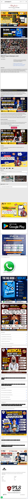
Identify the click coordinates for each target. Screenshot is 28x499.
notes (22, 404)
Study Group (11, 405)
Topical (18, 404)
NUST (8, 445)
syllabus (24, 404)
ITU (8, 446)
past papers (4, 404)
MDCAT (6, 54)
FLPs (10, 404)
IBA (22, 445)
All (3, 54)
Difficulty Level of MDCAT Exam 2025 (17, 63)
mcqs (9, 404)
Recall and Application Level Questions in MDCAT (19, 64)
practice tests (5, 405)
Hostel (7, 385)
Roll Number (10, 385)
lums (24, 445)
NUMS (6, 445)
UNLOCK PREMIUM (3, 59)
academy (15, 405)
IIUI (7, 446)
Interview (21, 405)
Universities (12, 445)
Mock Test (3, 405)
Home (1, 54)
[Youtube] (20, 2)
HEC (21, 445)
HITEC (10, 446)
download (7, 404)
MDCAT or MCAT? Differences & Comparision (18, 65)
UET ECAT (15, 477)
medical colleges (3, 445)
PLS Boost (3, 476)
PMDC (14, 445)
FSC (14, 478)
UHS (9, 445)
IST (11, 446)
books (20, 404)
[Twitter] (21, 2)
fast (17, 445)
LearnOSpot (15, 476)
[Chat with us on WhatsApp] (2, 497)
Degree (5, 385)
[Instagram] (22, 2)
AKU (18, 445)
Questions (9, 405)
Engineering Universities (4, 446)
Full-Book (16, 404)
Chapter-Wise (13, 404)
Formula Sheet (17, 405)
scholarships (3, 385)
